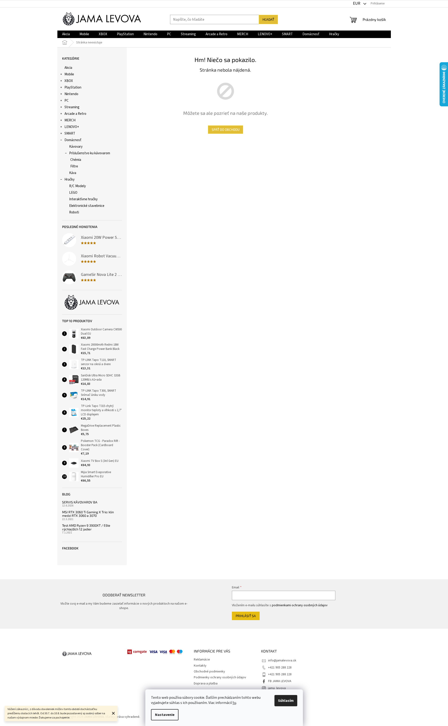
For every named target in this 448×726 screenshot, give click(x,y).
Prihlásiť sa (246, 616)
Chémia (75, 159)
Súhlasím (286, 700)
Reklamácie (202, 659)
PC (66, 100)
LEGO (73, 192)
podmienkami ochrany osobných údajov (300, 605)
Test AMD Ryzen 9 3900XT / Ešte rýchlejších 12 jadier (86, 527)
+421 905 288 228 (280, 667)
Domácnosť (72, 140)
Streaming (71, 107)
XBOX (68, 80)
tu (234, 702)
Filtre (74, 166)
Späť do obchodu (225, 129)
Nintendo (71, 94)
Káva (72, 172)
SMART (69, 133)
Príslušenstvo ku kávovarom (89, 153)
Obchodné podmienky (209, 671)
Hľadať (268, 19)
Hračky (69, 179)
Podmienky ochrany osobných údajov (220, 677)
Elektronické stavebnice (86, 205)
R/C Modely (77, 186)
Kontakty (200, 665)
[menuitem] (66, 34)
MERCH (69, 120)
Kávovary (76, 146)
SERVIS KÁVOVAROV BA (79, 502)
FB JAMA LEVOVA (279, 681)
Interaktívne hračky (83, 199)
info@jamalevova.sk (282, 660)
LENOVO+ (71, 126)
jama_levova (277, 688)
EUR (357, 3)
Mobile (69, 74)
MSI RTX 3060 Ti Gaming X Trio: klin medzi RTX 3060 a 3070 (88, 513)
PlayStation (72, 87)
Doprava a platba (206, 683)
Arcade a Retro (75, 113)
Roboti (74, 212)
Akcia (68, 67)
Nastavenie (164, 714)
